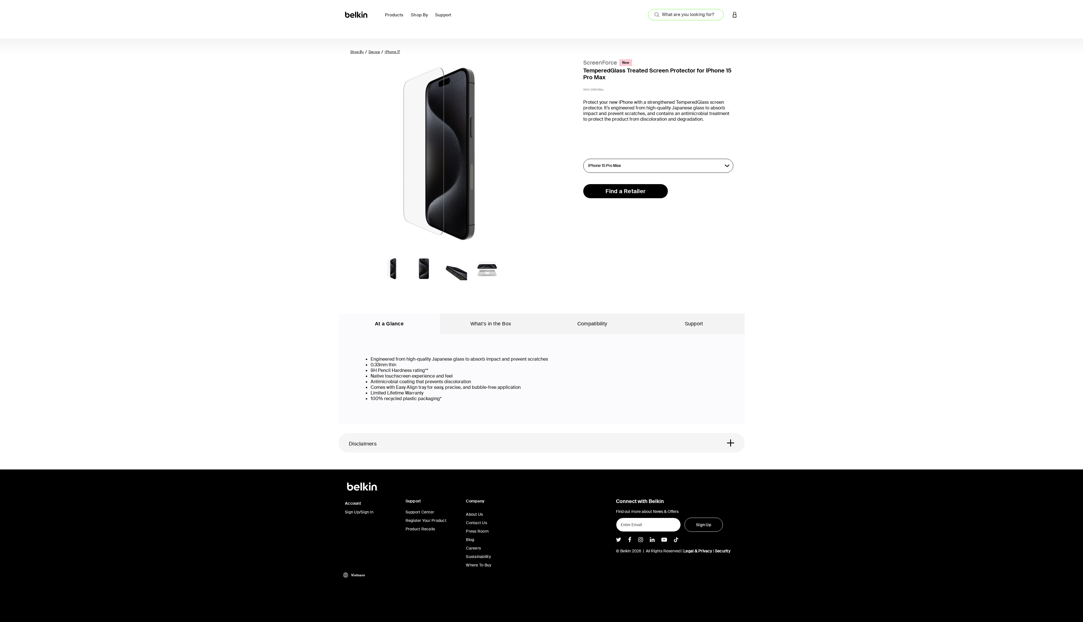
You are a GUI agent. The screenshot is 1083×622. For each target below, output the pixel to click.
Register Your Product (426, 520)
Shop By (357, 52)
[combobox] (686, 14)
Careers (473, 548)
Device (374, 52)
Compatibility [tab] (592, 324)
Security (722, 550)
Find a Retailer (626, 191)
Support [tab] (694, 324)
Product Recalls (420, 528)
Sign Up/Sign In (359, 512)
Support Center (420, 512)
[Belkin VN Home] (356, 14)
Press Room (477, 531)
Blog (470, 539)
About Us (474, 514)
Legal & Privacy (697, 550)
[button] (734, 14)
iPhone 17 (392, 52)
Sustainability (478, 556)
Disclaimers (363, 443)
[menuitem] (396, 18)
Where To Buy (478, 565)
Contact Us (476, 522)
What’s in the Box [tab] (490, 324)
